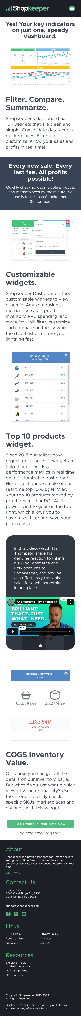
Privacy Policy (49, 934)
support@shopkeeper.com (23, 906)
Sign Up (45, 943)
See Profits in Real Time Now (40, 824)
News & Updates (16, 970)
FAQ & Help (13, 934)
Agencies (12, 943)
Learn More (13, 872)
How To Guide (15, 975)
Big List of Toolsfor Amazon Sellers (18, 964)
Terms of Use (14, 938)
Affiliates (46, 938)
